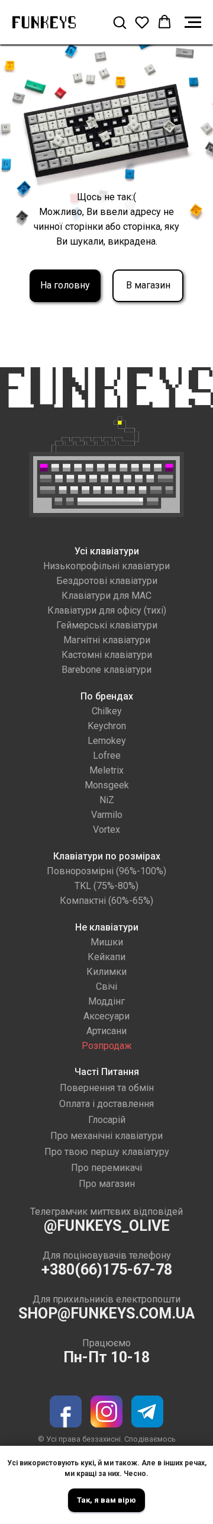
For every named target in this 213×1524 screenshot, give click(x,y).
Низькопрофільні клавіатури (106, 566)
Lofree (107, 755)
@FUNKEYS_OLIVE (107, 1225)
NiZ (106, 800)
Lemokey (107, 740)
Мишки (107, 942)
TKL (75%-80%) (106, 885)
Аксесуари (106, 1016)
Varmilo (106, 814)
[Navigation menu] (193, 22)
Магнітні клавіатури (106, 640)
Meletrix (106, 770)
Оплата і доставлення (106, 1103)
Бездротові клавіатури (106, 580)
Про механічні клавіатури (106, 1135)
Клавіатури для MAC (106, 595)
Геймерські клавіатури (106, 625)
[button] (119, 22)
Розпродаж (107, 1045)
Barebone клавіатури (106, 669)
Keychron (107, 725)
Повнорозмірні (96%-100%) (106, 871)
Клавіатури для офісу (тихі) (106, 610)
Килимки (106, 971)
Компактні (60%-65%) (106, 900)
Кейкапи (106, 956)
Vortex (106, 829)
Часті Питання (107, 1071)
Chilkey (107, 711)
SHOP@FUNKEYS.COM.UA (106, 1313)
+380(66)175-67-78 (106, 1269)
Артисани (106, 1031)
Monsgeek (107, 785)
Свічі (106, 986)
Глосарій (106, 1119)
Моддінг (106, 1001)
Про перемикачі (106, 1167)
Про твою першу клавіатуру (106, 1151)
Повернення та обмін (107, 1087)
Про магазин (107, 1183)
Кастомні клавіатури (107, 654)
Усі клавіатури (107, 551)
